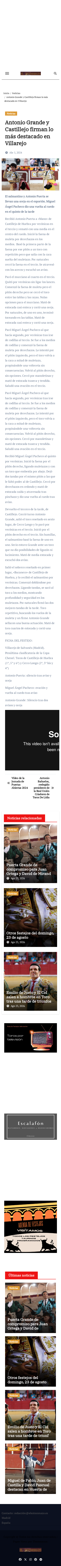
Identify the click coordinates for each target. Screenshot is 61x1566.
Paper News (20, 1541)
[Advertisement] (30, 35)
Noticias (11, 113)
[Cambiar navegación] (7, 73)
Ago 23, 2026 (18, 878)
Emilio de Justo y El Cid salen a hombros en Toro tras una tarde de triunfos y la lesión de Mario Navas (30, 999)
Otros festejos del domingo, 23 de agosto (30, 935)
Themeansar (40, 1541)
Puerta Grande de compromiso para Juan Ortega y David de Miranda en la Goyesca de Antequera (29, 873)
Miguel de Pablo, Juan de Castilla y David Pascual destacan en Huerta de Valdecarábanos (29, 1487)
